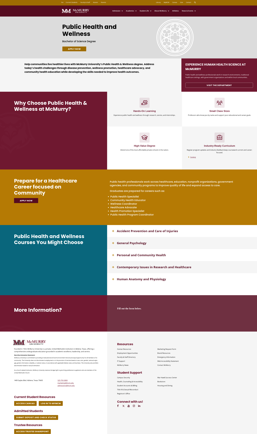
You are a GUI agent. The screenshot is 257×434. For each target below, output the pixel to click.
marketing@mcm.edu (66, 383)
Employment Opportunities (127, 353)
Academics (130, 11)
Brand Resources (163, 353)
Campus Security (123, 377)
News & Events (187, 11)
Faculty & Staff (85, 2)
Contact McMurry (164, 365)
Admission (116, 11)
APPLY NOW (26, 201)
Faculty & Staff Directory (126, 357)
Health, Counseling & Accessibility (130, 381)
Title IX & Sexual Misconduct (127, 389)
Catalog (193, 157)
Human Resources (124, 349)
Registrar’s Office (123, 394)
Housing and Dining (164, 385)
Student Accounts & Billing (127, 385)
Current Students (71, 2)
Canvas (174, 2)
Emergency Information (166, 357)
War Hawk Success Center (167, 377)
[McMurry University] (75, 13)
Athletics (175, 11)
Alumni (95, 2)
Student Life (144, 11)
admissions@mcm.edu (66, 385)
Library (158, 2)
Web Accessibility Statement (168, 361)
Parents (103, 2)
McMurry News (122, 365)
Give (181, 2)
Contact (188, 2)
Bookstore (161, 381)
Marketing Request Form (166, 349)
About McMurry (160, 11)
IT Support (121, 361)
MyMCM (166, 2)
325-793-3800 (63, 380)
